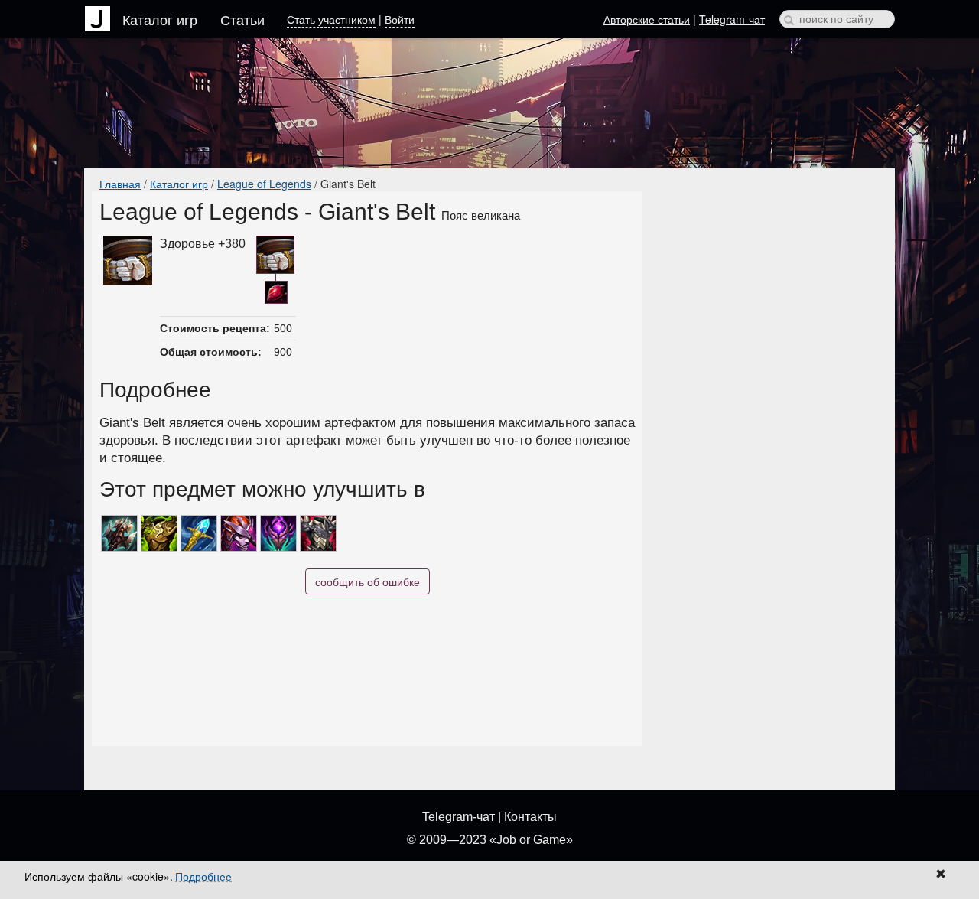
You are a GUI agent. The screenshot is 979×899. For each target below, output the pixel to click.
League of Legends (264, 183)
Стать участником (331, 19)
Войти (400, 19)
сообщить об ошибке (367, 581)
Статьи (242, 19)
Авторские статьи (646, 19)
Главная (120, 183)
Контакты (530, 816)
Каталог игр (159, 19)
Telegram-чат (732, 19)
